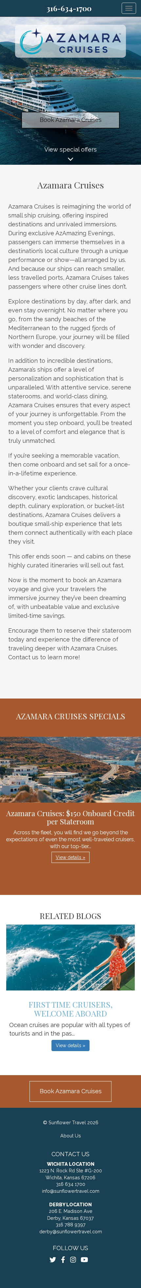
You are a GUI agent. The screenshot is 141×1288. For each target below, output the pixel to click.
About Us (70, 1135)
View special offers (70, 149)
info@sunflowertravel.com (70, 1191)
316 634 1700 (70, 1184)
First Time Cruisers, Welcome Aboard (70, 1008)
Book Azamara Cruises (71, 119)
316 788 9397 (71, 1224)
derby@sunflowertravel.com (70, 1231)
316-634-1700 (69, 8)
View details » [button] (70, 857)
